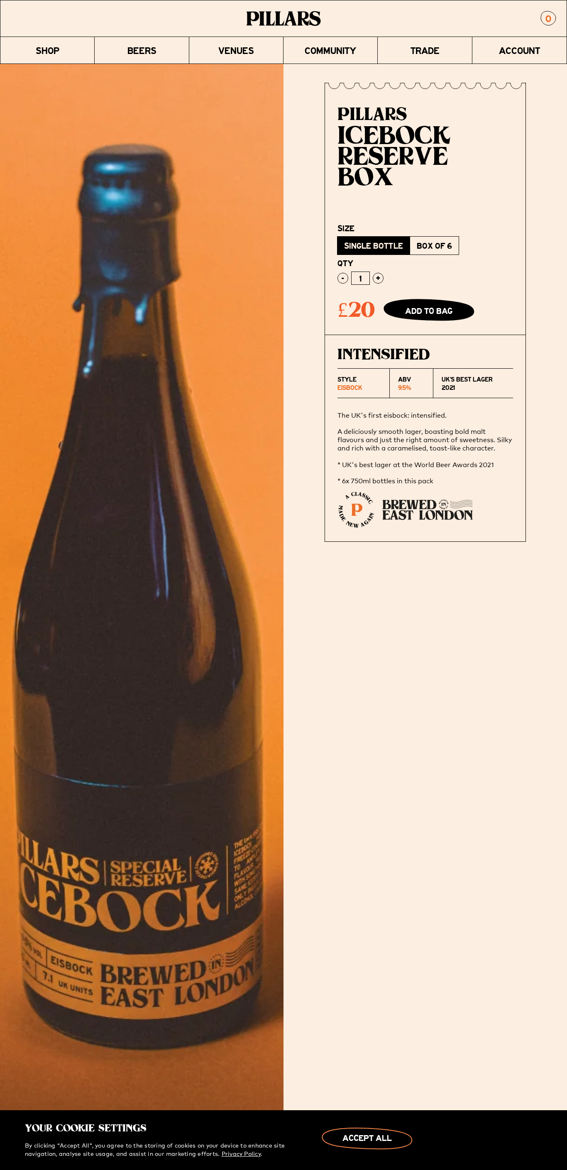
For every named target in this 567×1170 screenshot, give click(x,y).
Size (345, 228)
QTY (345, 263)
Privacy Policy (241, 1153)
